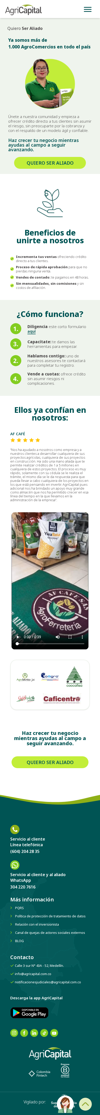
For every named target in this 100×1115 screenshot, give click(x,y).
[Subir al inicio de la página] (85, 1104)
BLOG (19, 940)
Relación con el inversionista (37, 924)
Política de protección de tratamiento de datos (50, 916)
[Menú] (88, 9)
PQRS (19, 908)
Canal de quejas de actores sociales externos (50, 932)
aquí (31, 331)
